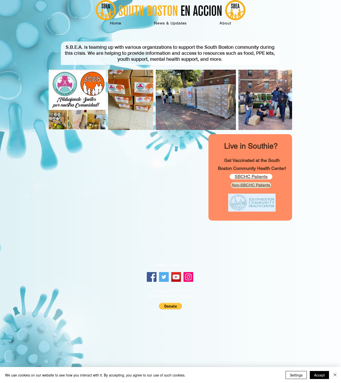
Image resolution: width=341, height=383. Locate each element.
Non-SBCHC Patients (251, 185)
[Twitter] (164, 277)
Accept (319, 375)
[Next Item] (283, 100)
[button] (225, 23)
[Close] (335, 375)
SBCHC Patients (251, 176)
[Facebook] (152, 277)
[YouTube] (176, 277)
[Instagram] (188, 277)
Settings (296, 375)
